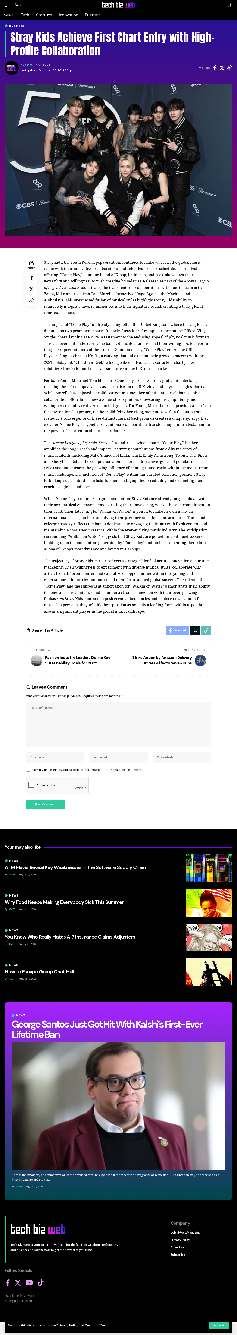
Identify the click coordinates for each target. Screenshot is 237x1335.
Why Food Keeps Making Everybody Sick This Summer (64, 902)
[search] (228, 5)
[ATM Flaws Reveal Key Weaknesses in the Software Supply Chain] (209, 868)
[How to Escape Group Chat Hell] (209, 972)
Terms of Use (95, 1325)
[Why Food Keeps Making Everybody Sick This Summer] (209, 903)
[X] (17, 1282)
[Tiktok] (41, 1282)
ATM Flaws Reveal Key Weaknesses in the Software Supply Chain (75, 867)
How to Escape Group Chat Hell (39, 971)
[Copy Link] (229, 68)
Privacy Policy (67, 1325)
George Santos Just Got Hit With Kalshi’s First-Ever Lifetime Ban (107, 1029)
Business (16, 25)
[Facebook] (8, 1282)
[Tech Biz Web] (118, 5)
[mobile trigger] (8, 5)
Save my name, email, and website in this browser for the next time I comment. (87, 770)
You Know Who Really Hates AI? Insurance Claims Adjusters (70, 936)
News (20, 1015)
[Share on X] (222, 68)
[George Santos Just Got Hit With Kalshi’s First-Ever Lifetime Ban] (118, 1106)
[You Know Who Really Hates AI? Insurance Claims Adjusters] (209, 937)
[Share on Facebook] (215, 68)
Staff (28, 65)
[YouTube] (29, 1282)
